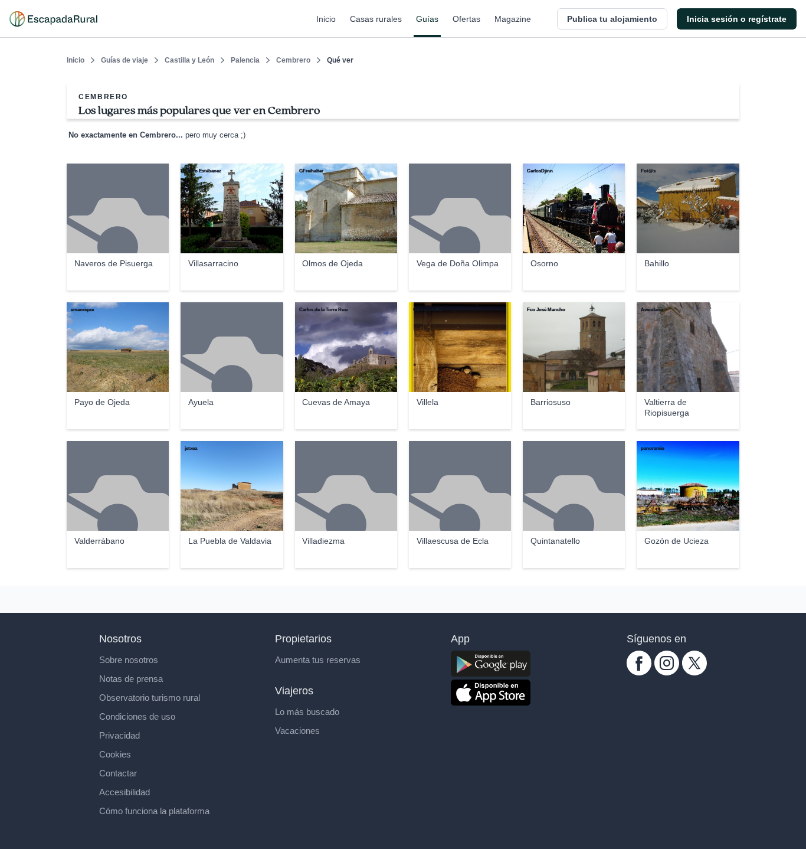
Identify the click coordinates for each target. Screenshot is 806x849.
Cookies (115, 754)
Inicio (326, 19)
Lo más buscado (307, 712)
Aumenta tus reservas (318, 660)
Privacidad (119, 735)
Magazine (512, 19)
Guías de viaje (124, 60)
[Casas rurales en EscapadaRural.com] (53, 19)
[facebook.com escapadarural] (639, 672)
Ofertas (466, 19)
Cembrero (293, 60)
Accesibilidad (124, 792)
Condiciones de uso (137, 716)
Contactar (118, 773)
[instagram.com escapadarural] (666, 672)
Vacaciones (297, 731)
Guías (427, 19)
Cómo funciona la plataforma (154, 811)
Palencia (245, 60)
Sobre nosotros (128, 660)
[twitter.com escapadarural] (694, 672)
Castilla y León (189, 60)
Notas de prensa (131, 679)
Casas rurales (376, 19)
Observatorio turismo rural (149, 698)
